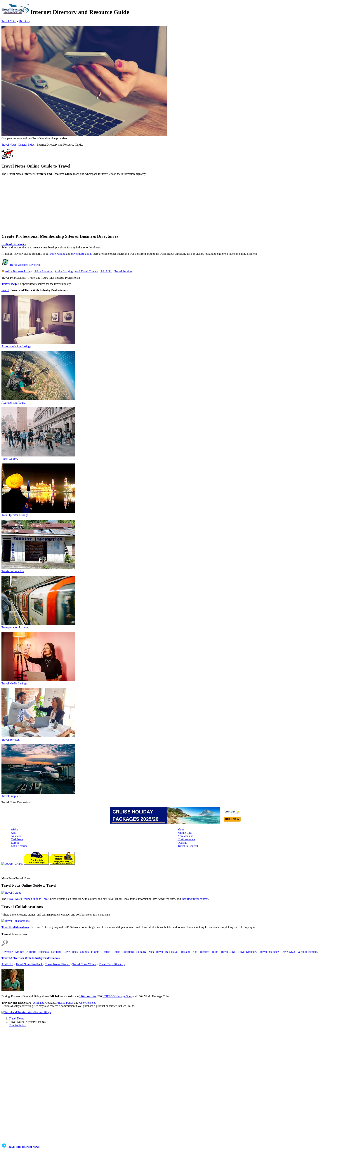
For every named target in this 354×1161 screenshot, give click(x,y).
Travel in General (188, 846)
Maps (181, 829)
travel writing (57, 253)
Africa (14, 829)
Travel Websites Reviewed (25, 264)
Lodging (141, 951)
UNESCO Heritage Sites (117, 996)
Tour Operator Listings (14, 515)
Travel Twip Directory (112, 964)
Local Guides (9, 458)
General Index (26, 144)
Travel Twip (9, 283)
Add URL (106, 271)
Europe (15, 842)
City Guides (71, 951)
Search (5, 290)
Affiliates (38, 1002)
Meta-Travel (156, 951)
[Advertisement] (112, 204)
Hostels (105, 951)
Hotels (116, 951)
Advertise (7, 951)
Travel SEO (288, 951)
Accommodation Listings (16, 346)
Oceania (182, 842)
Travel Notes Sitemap (57, 964)
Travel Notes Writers (84, 964)
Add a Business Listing (18, 271)
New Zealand (185, 836)
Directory (24, 21)
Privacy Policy (64, 1002)
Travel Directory (247, 951)
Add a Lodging (64, 271)
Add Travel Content (86, 271)
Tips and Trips (189, 951)
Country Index (17, 1025)
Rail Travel (171, 951)
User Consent (87, 1002)
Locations (128, 951)
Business (43, 951)
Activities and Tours (13, 402)
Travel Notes (8, 21)
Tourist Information (12, 571)
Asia (13, 832)
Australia (16, 836)
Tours (214, 951)
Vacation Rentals (307, 951)
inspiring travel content (195, 898)
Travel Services (123, 271)
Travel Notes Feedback (29, 964)
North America (186, 839)
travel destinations (81, 253)
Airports (31, 951)
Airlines (19, 951)
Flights (95, 951)
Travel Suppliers (10, 796)
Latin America (19, 846)
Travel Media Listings (14, 683)
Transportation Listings (14, 627)
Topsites (204, 951)
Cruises (84, 951)
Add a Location (43, 271)
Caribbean (17, 839)
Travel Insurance (269, 951)
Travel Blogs (228, 951)
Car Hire (56, 951)
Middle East (185, 832)
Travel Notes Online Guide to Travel (28, 898)
